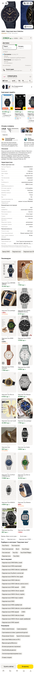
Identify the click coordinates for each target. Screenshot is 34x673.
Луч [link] (19, 283)
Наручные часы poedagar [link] (8, 310)
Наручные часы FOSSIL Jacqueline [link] (8, 367)
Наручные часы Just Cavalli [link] (9, 421)
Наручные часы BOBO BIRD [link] (7, 339)
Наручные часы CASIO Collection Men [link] (19, 114)
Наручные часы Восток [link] (8, 394)
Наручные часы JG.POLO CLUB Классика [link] (8, 475)
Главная (3, 671)
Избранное (17, 671)
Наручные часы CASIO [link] (24, 367)
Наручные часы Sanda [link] (24, 447)
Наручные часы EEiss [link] (7, 530)
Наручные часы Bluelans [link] (24, 502)
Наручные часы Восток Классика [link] (24, 475)
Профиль (30, 671)
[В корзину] (11, 108)
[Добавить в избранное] (28, 3)
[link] (5, 545)
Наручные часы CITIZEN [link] (24, 338)
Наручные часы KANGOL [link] (8, 502)
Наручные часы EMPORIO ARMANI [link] (8, 283)
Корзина (23, 671)
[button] (17, 38)
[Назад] (3, 3)
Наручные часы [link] (6, 447)
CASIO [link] (4, 113)
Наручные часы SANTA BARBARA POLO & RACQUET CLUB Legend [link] (24, 311)
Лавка (10, 671)
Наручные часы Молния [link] (24, 394)
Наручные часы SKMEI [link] (24, 530)
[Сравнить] (25, 3)
